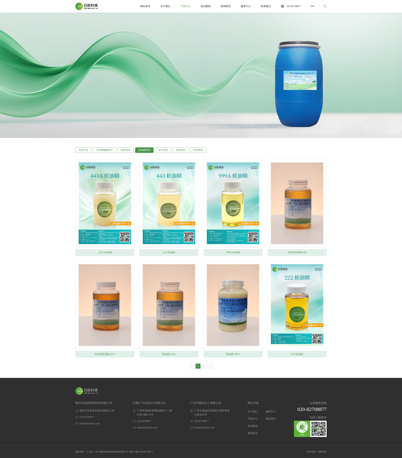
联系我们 (266, 6)
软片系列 (163, 150)
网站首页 (145, 6)
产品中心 (185, 6)
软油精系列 (144, 150)
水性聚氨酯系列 (104, 150)
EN (312, 6)
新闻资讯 (226, 6)
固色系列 (180, 150)
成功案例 (206, 6)
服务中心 (246, 6)
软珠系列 (125, 150)
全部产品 (83, 150)
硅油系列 (198, 150)
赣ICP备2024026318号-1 (141, 452)
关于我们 (165, 6)
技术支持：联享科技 (317, 452)
